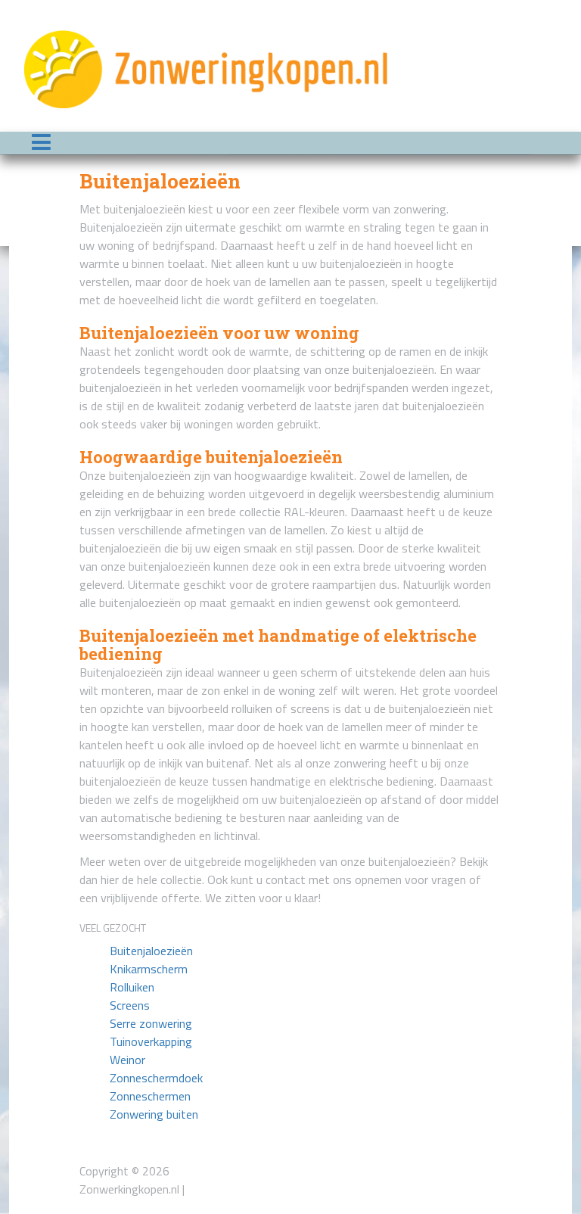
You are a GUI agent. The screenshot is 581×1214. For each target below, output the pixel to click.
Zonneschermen (150, 1096)
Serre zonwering (151, 1023)
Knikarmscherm (149, 969)
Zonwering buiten (154, 1114)
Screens (130, 1005)
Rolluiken (132, 987)
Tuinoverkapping (151, 1041)
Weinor (127, 1060)
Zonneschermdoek (156, 1078)
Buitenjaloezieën (151, 951)
